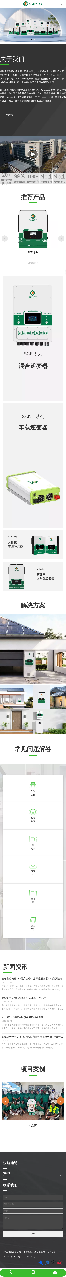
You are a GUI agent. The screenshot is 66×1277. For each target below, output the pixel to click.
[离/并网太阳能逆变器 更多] (33, 649)
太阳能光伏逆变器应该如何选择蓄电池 (22, 1017)
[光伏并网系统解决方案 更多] (16, 697)
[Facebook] (40, 1262)
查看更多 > (33, 262)
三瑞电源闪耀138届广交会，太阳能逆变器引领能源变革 (32, 978)
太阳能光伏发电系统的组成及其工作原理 (24, 997)
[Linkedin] (47, 1262)
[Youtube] (59, 1262)
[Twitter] (53, 1262)
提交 (33, 1233)
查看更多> (10, 114)
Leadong (7, 1256)
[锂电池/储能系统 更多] (33, 721)
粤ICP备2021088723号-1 (25, 1256)
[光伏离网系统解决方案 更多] (49, 697)
